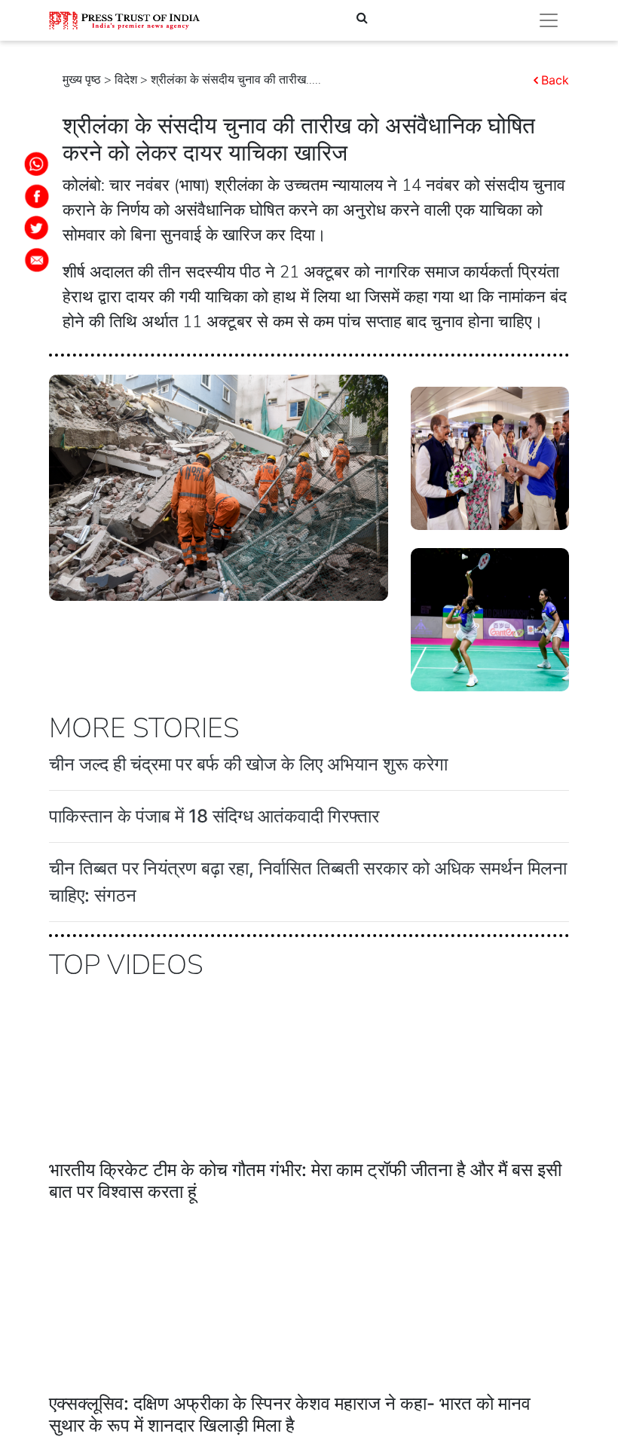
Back (555, 79)
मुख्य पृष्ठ (82, 80)
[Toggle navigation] (548, 20)
